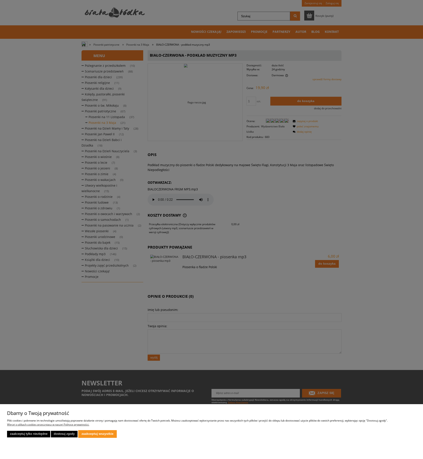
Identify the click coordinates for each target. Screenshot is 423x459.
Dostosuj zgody (64, 433)
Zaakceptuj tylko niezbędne (29, 433)
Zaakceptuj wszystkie (97, 433)
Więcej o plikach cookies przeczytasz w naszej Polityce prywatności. (48, 424)
